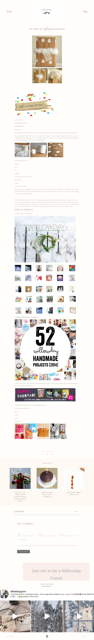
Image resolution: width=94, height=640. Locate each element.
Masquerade (17, 421)
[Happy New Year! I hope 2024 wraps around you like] (47, 616)
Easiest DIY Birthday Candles (47, 485)
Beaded (16, 418)
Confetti (16, 415)
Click (16, 405)
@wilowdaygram (47, 586)
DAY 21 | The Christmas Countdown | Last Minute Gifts (20, 485)
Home (9, 11)
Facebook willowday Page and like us (42, 383)
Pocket (16, 411)
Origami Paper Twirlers (74, 485)
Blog (85, 11)
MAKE (47, 27)
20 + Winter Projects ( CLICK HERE (23, 213)
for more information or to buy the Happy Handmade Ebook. (33, 405)
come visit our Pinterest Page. (70, 383)
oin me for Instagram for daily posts (23, 385)
